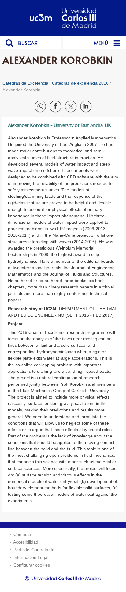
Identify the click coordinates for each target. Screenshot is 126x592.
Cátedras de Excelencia (25, 83)
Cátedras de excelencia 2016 (80, 83)
